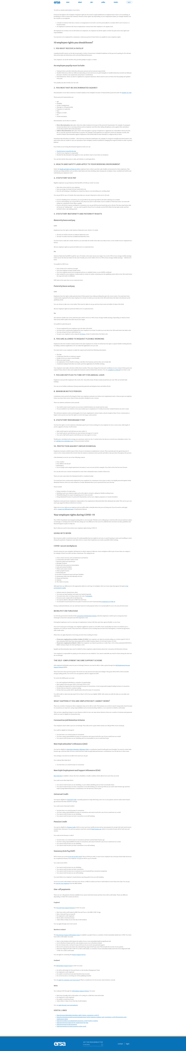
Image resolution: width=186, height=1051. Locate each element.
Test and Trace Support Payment (65, 908)
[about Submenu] (83, 2)
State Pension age (96, 829)
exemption (89, 596)
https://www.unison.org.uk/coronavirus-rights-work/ (71, 1026)
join (92, 2)
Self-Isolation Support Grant (64, 965)
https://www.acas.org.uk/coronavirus (67, 1024)
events (116, 2)
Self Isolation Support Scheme (80, 991)
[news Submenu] (70, 2)
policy (103, 2)
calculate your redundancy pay (64, 441)
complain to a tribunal (114, 370)
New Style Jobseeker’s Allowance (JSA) (78, 749)
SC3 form (82, 334)
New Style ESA (58, 776)
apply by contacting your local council (69, 980)
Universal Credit (71, 799)
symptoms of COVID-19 (108, 601)
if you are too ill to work (75, 856)
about (80, 2)
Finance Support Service (79, 954)
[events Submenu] (119, 2)
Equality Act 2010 (126, 92)
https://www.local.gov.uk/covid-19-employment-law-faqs (72, 1022)
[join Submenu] (94, 2)
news (67, 2)
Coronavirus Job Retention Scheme (87, 616)
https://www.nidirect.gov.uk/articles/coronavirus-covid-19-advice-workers (77, 1020)
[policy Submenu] (106, 2)
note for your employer (62, 883)
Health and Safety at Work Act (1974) (70, 169)
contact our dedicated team (65, 509)
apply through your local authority (68, 1005)
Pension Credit (71, 827)
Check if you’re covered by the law (66, 151)
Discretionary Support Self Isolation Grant (68, 935)
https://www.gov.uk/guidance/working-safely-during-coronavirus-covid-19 (78, 1015)
